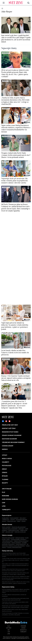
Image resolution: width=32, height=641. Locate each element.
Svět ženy (8, 628)
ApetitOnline (6, 489)
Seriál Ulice (21, 528)
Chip (3, 502)
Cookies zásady (7, 446)
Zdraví (4, 469)
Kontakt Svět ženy (9, 428)
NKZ (9, 630)
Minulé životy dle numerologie (18, 527)
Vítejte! (18, 521)
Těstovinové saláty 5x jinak (8, 537)
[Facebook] (3, 421)
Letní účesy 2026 (9, 531)
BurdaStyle (23, 630)
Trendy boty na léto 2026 (20, 531)
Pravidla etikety (5, 517)
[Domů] (16, 2)
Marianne (5, 496)
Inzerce (5, 449)
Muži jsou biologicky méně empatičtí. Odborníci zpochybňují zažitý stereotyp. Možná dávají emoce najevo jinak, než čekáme (15, 591)
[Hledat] (28, 2)
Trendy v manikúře (6, 527)
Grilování (23, 521)
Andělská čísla (5, 519)
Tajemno (5, 479)
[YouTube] (10, 421)
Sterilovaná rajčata (19, 537)
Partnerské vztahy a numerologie (9, 528)
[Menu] (3, 2)
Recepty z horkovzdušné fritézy (14, 547)
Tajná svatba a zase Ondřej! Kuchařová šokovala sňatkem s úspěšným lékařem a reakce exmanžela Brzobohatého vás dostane (15, 565)
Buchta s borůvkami (16, 542)
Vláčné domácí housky (7, 541)
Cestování (12, 519)
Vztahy (4, 455)
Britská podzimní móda (13, 530)
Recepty (5, 483)
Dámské (23, 628)
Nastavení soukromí (9, 439)
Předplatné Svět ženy (10, 425)
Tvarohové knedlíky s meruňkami (18, 539)
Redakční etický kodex (10, 432)
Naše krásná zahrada (10, 499)
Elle (3, 492)
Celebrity (5, 462)
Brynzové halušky (6, 542)
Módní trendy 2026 (11, 521)
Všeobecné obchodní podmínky (13, 442)
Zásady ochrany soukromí (11, 435)
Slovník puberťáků (14, 517)
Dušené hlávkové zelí (20, 544)
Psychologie (6, 465)
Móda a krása (7, 458)
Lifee (3, 506)
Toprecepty (6, 509)
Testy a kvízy (22, 517)
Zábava (4, 472)
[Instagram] (6, 421)
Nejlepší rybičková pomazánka (21, 541)
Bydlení (5, 476)
